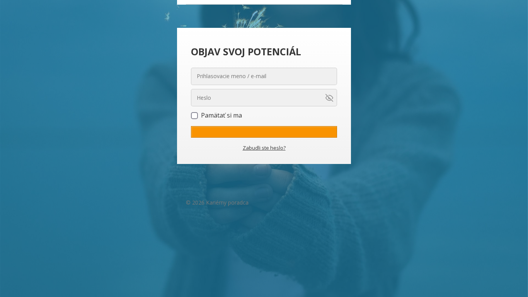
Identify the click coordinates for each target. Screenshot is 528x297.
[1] (264, 132)
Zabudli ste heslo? (264, 147)
